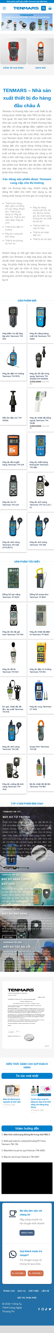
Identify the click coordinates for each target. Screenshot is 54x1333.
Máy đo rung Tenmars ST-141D (40, 707)
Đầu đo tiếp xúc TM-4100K (12, 419)
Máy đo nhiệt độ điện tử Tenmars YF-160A (40, 633)
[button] (4, 8)
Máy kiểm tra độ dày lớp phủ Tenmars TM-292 (12, 336)
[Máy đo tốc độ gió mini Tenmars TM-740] (13, 615)
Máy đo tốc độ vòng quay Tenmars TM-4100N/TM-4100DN (39, 376)
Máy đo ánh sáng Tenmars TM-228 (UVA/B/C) (11, 545)
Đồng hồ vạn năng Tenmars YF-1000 (11, 595)
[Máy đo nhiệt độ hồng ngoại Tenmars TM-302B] (40, 401)
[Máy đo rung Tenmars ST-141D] (40, 690)
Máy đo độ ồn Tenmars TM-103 (10, 670)
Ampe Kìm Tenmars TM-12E (39, 748)
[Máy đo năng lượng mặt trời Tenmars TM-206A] (40, 317)
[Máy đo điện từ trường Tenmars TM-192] (40, 653)
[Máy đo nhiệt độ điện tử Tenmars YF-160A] (40, 615)
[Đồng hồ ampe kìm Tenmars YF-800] (40, 578)
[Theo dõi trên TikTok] (46, 1309)
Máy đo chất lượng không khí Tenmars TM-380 (39, 465)
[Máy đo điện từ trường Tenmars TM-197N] (13, 357)
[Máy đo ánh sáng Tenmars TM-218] (40, 525)
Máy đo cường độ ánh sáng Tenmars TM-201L (13, 786)
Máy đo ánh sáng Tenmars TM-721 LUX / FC (40, 504)
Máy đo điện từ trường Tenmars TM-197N (13, 374)
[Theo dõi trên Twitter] (50, 1309)
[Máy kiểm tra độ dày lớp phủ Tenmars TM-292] (13, 317)
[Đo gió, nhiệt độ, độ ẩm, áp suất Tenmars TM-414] (13, 690)
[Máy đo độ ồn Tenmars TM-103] (13, 653)
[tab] (26, 1134)
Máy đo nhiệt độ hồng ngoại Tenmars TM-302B (40, 420)
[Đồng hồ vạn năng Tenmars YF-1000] (13, 578)
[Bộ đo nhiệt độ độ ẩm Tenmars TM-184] (40, 767)
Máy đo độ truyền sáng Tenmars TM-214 (13, 463)
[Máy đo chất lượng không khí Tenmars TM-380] (40, 445)
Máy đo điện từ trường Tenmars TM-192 (40, 670)
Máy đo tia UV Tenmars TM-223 (10, 503)
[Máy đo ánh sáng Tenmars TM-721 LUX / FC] (40, 485)
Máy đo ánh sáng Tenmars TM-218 (38, 543)
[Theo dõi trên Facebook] (39, 1309)
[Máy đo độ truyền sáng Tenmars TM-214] (13, 445)
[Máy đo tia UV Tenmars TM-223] (13, 485)
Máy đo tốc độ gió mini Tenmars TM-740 (12, 633)
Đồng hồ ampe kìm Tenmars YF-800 (39, 595)
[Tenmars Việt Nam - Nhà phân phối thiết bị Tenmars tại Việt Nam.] (26, 8)
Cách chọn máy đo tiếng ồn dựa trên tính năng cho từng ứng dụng (41, 1103)
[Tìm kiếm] (43, 8)
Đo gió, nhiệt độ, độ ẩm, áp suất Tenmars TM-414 (12, 709)
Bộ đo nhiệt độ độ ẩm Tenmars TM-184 (40, 785)
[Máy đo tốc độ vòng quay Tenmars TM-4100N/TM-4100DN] (40, 357)
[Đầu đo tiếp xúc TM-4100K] (13, 401)
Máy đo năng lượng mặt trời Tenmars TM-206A (40, 336)
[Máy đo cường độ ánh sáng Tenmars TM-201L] (13, 767)
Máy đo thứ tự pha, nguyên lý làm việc (12, 1100)
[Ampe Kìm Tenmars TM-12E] (40, 730)
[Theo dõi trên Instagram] (42, 1309)
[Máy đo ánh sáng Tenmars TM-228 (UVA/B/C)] (13, 525)
